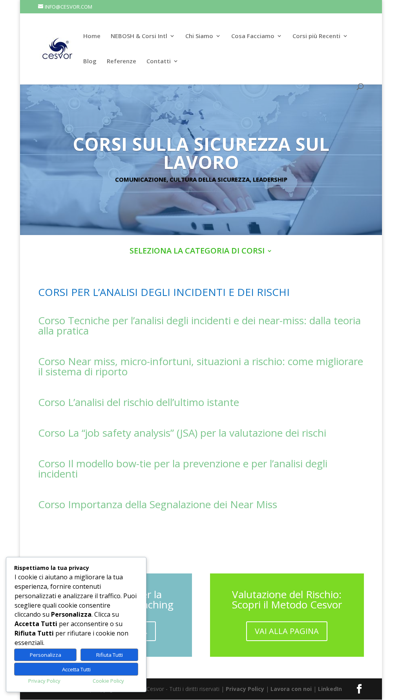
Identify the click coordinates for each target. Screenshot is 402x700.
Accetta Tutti (76, 669)
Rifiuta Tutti (109, 654)
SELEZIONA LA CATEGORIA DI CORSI (197, 252)
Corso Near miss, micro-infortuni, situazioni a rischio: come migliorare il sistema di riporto (200, 366)
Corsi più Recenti (316, 36)
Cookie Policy (108, 680)
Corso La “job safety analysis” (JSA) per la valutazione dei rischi (182, 433)
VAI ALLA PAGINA (287, 631)
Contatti (158, 61)
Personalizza (45, 654)
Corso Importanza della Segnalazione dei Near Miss (157, 504)
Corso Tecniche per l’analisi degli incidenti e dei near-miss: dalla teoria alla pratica (199, 325)
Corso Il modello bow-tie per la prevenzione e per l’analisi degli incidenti (182, 468)
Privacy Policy (245, 689)
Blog (90, 61)
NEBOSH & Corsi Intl (139, 36)
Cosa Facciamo (252, 36)
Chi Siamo (199, 36)
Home (91, 36)
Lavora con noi (291, 689)
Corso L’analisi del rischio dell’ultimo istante (138, 402)
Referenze (121, 61)
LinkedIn (330, 689)
